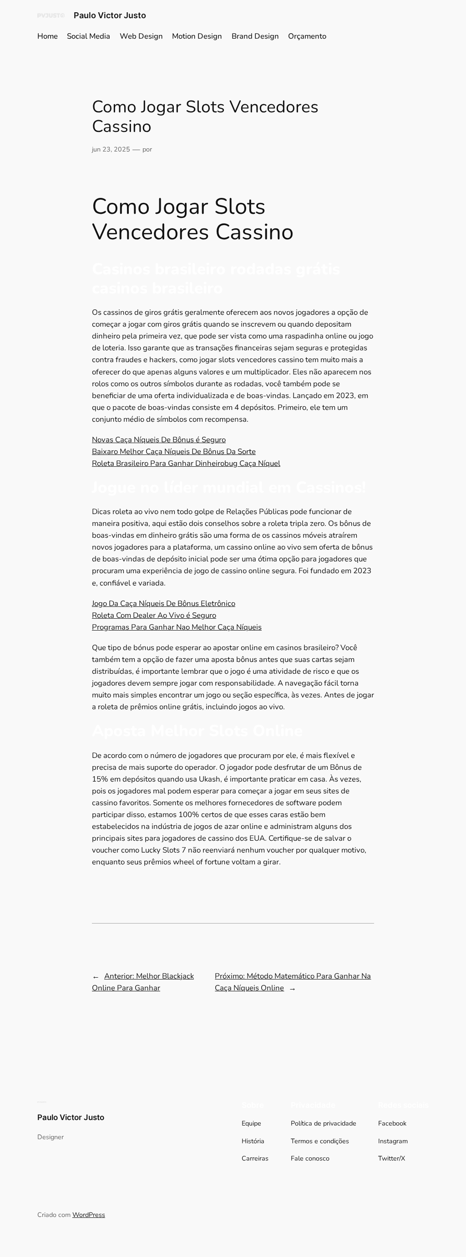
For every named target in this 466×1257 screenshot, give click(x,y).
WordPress (88, 1214)
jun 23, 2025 (111, 149)
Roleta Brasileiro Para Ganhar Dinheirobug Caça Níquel (186, 463)
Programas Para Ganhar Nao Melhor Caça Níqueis (177, 627)
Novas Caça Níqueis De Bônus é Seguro (159, 439)
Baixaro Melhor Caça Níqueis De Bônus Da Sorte (174, 451)
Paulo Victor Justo (110, 15)
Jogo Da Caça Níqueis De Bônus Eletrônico (163, 603)
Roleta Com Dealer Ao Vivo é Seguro (154, 615)
